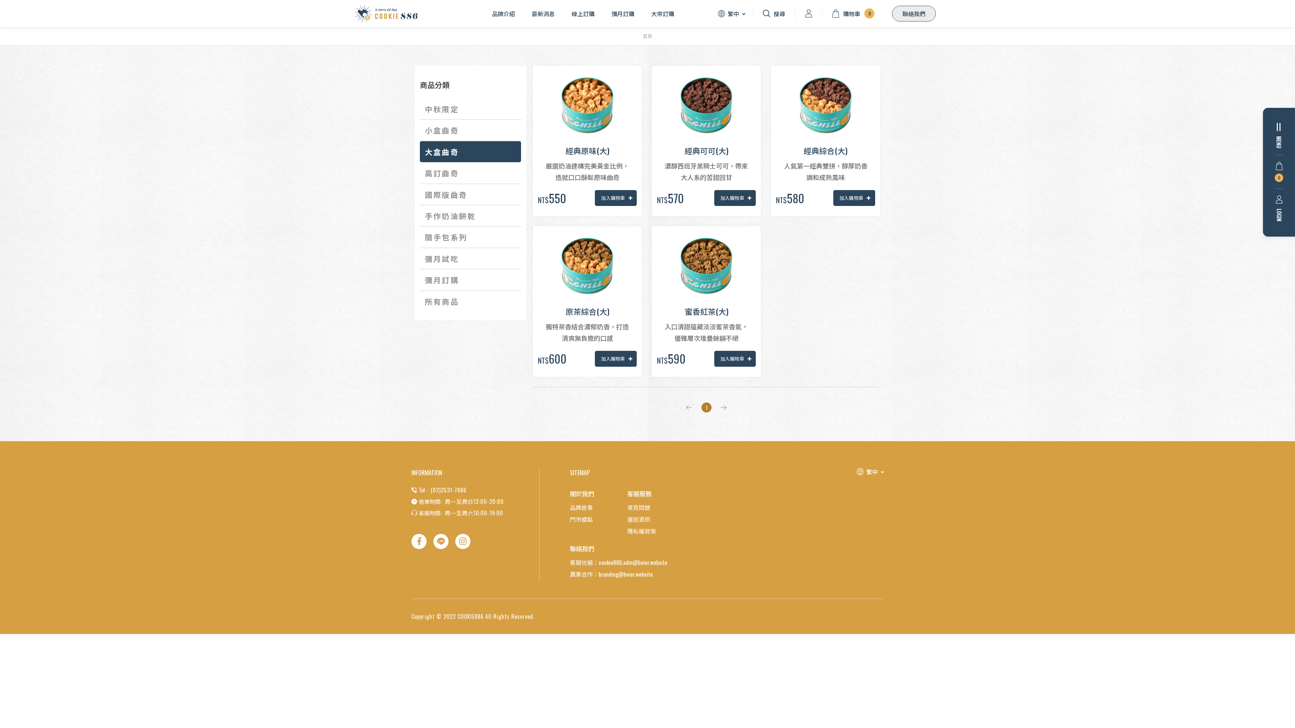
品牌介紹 (503, 13)
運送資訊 (638, 519)
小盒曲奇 (442, 130)
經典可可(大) (706, 150)
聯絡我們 (913, 13)
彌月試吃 (442, 258)
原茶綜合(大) (587, 311)
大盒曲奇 (442, 151)
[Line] (441, 541)
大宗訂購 (662, 13)
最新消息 (543, 13)
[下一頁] (725, 407)
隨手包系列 (446, 237)
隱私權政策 (641, 531)
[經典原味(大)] (587, 105)
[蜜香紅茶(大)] (706, 265)
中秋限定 (442, 108)
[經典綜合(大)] (825, 105)
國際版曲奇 (446, 194)
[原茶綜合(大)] (587, 265)
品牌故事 (581, 507)
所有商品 (442, 301)
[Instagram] (462, 541)
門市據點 (581, 519)
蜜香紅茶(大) (706, 311)
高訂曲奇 (442, 173)
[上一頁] (688, 407)
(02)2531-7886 (448, 490)
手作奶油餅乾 (450, 215)
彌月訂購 (622, 13)
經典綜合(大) (825, 150)
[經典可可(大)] (706, 105)
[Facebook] (419, 541)
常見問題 (638, 507)
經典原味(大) (587, 150)
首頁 (648, 36)
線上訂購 (583, 13)
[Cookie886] (386, 13)
